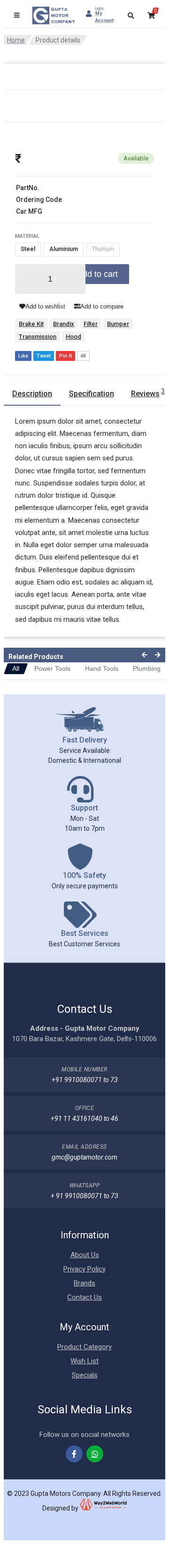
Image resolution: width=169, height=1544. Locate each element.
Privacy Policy (84, 1269)
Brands (84, 1283)
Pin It (65, 356)
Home (16, 40)
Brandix (63, 323)
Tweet (44, 356)
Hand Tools (101, 668)
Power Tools (52, 668)
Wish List (84, 1361)
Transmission (37, 336)
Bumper (118, 323)
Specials (85, 1375)
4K (83, 356)
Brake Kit (31, 323)
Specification (91, 393)
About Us (84, 1255)
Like (23, 356)
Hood (73, 336)
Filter (91, 323)
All (15, 668)
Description (32, 393)
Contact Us (84, 1297)
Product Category (84, 1347)
